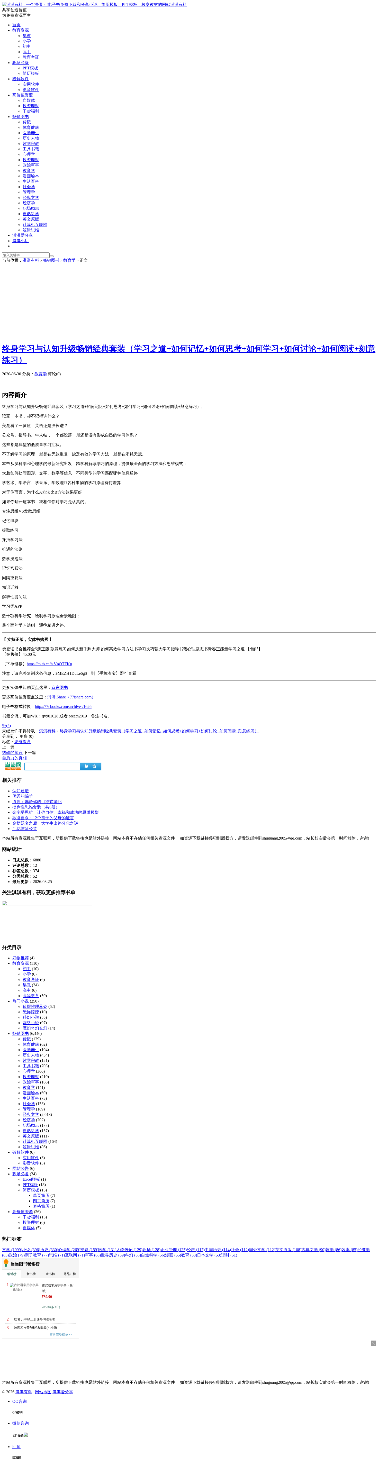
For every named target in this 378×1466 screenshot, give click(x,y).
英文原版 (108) (288, 1250)
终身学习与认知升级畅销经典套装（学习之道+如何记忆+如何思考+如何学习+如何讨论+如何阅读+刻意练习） (159, 731)
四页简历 (41, 1201)
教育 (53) (189, 1255)
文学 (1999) (12, 1250)
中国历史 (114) (218, 1250)
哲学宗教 (31, 143)
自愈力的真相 (14, 758)
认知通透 (20, 791)
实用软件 (31, 84)
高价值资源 (22, 95)
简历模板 (31, 73)
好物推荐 (20, 958)
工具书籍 (31, 149)
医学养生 (31, 133)
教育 (27, 742)
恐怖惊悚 (31, 1012)
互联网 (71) (75, 1255)
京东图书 (59, 687)
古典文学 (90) (313, 1250)
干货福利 (31, 111)
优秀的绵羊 (22, 796)
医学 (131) (107, 1250)
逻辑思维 (31, 230)
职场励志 (31, 208)
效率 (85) (349, 1250)
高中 (27, 52)
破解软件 (20, 79)
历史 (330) (49, 1250)
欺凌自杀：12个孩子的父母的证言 (43, 818)
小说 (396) (31, 1250)
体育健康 (31, 127)
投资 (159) (89, 1250)
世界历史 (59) (113, 1255)
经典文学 (31, 197)
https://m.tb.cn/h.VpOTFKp (49, 664)
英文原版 (31, 219)
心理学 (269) (69, 1250)
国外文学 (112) (262, 1250)
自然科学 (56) (153, 1255)
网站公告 (20, 1168)
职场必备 (20, 62)
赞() (6, 725)
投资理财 (31, 106)
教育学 (29, 170)
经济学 (29, 203)
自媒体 (29, 100)
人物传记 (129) (129, 1250)
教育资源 (20, 30)
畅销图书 (20, 116)
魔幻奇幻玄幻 (35, 1028)
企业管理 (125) (173, 1250)
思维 (18, 742)
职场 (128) (151, 1250)
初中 (27, 46)
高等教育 (31, 996)
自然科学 (31, 214)
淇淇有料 (178, 4)
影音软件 (31, 89)
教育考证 (31, 57)
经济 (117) (196, 1250)
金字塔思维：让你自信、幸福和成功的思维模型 (55, 812)
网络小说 (31, 1023)
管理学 (29, 192)
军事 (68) (93, 1255)
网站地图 (43, 1392)
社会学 (29, 187)
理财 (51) (229, 1255)
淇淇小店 (20, 241)
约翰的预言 (12, 752)
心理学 (29, 154)
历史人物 (31, 138)
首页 (16, 25)
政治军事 (31, 165)
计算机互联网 (35, 224)
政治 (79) (17, 1255)
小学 (27, 41)
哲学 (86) (333, 1250)
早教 (27, 35)
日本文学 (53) (209, 1255)
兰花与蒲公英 (24, 828)
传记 (27, 122)
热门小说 (20, 1001)
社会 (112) (240, 1250)
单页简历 (41, 1195)
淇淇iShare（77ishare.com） (71, 697)
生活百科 (31, 181)
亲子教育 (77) (37, 1255)
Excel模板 (31, 1179)
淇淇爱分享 (22, 235)
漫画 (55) (173, 1255)
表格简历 (41, 1206)
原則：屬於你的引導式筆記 (37, 801)
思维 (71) (57, 1255)
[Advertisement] (189, 302)
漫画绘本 (31, 176)
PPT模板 (30, 68)
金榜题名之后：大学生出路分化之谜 (45, 823)
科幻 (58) (133, 1255)
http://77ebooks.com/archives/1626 (63, 706)
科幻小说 (31, 1017)
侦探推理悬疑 (35, 1006)
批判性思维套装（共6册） (36, 807)
